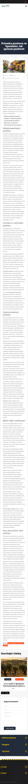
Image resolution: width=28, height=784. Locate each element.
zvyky (14, 78)
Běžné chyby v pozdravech (11, 123)
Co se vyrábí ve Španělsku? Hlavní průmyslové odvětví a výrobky (14, 685)
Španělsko (10, 78)
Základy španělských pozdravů (12, 116)
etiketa (17, 78)
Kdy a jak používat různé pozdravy (13, 125)
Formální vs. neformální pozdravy (13, 118)
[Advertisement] (14, 23)
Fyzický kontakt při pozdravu (12, 120)
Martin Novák (20, 679)
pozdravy (6, 78)
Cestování (14, 75)
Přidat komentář (10, 728)
